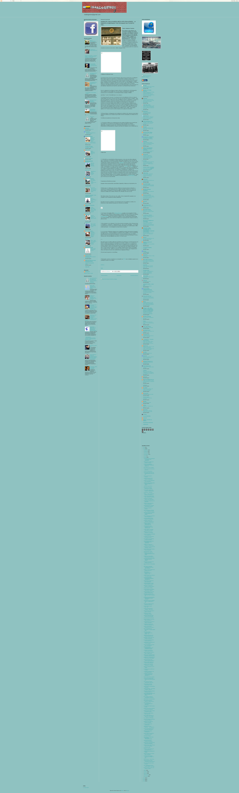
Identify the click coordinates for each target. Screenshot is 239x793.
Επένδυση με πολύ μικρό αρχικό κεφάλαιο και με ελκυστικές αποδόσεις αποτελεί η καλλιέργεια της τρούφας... (91, 318)
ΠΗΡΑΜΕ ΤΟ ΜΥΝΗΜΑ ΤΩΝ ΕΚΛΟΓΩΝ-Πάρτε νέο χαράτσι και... (149, 595)
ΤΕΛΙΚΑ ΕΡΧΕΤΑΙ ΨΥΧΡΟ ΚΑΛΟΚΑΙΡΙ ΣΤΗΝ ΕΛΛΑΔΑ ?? (149, 761)
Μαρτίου (145, 773)
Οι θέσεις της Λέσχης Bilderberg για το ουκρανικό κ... (149, 481)
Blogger (127, 790)
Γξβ (143, 202)
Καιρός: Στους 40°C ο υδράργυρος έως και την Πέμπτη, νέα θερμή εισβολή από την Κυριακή (148, 117)
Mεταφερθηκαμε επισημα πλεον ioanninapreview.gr (93, 110)
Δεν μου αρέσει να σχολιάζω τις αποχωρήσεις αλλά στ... (149, 734)
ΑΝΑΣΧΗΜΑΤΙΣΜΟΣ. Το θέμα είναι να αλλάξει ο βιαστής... (149, 584)
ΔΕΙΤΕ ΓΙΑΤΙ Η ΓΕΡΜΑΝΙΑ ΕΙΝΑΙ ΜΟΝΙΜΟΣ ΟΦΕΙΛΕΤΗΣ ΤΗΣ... (149, 655)
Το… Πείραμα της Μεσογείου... (149, 717)
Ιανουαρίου (146, 776)
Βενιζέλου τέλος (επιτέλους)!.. (147, 353)
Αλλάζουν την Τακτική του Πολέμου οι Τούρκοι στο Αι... (149, 545)
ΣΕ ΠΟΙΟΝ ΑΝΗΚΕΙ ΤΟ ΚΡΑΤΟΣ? (93, 74)
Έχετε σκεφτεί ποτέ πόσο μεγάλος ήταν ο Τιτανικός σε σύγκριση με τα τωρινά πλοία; (148, 261)
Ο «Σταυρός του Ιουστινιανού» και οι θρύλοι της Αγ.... (149, 537)
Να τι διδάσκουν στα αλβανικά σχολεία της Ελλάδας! (149, 539)
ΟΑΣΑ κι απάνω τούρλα (146, 170)
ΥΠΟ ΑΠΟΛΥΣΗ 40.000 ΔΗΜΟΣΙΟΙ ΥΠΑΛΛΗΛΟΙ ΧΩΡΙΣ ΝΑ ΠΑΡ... (148, 527)
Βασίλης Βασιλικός (118, 213)
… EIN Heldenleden (146, 252)
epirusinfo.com (146, 115)
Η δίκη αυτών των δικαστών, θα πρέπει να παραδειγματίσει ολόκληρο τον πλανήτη (148, 389)
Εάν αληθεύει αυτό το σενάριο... (149, 467)
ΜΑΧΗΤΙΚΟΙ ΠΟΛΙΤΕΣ (147, 209)
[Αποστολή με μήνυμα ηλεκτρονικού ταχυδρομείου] (114, 271)
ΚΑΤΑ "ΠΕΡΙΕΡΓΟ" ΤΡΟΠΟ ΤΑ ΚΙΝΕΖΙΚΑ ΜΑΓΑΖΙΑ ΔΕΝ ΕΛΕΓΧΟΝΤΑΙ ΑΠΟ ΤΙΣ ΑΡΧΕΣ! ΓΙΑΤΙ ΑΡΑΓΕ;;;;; (93, 357)
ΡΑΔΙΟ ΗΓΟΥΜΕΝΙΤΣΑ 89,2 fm (148, 379)
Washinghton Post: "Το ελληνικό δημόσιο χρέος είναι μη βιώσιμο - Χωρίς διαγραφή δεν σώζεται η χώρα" (93, 307)
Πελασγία (145, 126)
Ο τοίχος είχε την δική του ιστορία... (148, 394)
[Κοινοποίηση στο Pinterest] (119, 271)
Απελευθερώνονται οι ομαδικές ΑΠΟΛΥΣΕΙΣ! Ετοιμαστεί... (149, 506)
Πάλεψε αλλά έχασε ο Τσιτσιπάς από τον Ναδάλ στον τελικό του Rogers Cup (148, 266)
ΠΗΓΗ (124, 259)
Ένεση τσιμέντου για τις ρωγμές (148, 138)
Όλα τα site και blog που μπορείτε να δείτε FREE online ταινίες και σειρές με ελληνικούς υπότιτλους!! (93, 280)
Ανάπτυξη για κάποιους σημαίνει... (148, 508)
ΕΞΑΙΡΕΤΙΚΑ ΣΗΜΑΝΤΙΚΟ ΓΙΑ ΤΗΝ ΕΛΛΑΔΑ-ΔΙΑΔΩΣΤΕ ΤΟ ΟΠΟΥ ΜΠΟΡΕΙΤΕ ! (93, 329)
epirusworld (145, 409)
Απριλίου (145, 771)
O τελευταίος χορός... (147, 747)
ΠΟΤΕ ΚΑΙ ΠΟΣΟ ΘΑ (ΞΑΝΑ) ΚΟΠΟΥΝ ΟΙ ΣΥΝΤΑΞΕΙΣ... (149, 616)
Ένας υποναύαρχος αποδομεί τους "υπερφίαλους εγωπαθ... (149, 511)
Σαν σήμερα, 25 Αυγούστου (89, 129)
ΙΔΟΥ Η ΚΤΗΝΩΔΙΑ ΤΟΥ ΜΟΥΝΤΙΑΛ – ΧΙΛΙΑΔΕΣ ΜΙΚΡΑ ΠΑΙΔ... (149, 629)
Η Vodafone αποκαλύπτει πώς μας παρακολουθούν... (149, 672)
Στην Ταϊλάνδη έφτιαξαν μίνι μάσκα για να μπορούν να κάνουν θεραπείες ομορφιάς (93, 189)
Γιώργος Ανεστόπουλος (89, 178)
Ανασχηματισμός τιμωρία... (148, 551)
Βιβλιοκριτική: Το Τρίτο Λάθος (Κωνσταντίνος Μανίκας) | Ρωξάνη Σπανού (148, 211)
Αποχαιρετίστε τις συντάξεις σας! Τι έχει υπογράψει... (149, 643)
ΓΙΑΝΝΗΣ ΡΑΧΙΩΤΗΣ (89, 136)
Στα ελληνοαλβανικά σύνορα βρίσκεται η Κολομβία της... (149, 519)
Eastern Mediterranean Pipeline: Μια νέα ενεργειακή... (149, 549)
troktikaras (145, 385)
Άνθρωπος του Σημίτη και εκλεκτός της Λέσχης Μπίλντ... (149, 586)
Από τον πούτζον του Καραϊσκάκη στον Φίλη (93, 249)
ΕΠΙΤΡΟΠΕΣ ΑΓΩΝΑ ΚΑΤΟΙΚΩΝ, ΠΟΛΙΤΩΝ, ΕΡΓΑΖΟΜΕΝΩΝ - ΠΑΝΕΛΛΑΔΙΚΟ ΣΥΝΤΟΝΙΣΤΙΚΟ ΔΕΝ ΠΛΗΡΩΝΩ (148, 230)
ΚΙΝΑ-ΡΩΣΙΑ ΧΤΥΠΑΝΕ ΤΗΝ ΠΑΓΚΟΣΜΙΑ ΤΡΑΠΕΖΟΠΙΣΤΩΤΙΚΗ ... (148, 738)
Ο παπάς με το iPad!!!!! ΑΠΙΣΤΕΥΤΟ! (93, 50)
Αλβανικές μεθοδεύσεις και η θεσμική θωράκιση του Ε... (148, 636)
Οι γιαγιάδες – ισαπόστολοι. (89, 147)
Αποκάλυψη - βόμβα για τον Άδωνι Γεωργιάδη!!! (93, 367)
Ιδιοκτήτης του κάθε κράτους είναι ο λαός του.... (148, 713)
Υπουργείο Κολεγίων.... (147, 735)
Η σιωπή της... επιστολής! (148, 492)
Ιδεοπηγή (145, 85)
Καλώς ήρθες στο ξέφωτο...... (148, 259)
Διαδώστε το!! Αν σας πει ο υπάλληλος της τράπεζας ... (149, 532)
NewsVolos (145, 264)
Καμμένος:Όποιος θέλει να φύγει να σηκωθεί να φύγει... (149, 711)
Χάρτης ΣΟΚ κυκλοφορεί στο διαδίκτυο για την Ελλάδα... (93, 287)
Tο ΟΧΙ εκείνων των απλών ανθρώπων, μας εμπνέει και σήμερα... (89, 263)
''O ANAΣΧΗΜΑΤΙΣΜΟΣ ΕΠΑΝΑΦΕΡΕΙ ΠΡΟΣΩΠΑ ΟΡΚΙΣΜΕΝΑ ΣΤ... (148, 578)
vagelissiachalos (88, 255)
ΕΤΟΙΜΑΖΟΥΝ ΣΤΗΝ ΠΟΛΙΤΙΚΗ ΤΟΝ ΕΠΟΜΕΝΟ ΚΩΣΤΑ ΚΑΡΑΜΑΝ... (149, 598)
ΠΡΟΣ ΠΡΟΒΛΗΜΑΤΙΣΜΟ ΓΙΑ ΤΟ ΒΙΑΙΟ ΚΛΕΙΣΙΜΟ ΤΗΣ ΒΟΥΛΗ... (149, 694)
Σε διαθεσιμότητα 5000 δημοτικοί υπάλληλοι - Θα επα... (149, 547)
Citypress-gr (145, 345)
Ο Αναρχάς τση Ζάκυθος (147, 247)
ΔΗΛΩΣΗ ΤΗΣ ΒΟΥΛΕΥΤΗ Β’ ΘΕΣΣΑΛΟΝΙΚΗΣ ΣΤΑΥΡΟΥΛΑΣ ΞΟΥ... (149, 523)
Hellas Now (87, 266)
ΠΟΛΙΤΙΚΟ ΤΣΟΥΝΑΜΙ (89, 247)
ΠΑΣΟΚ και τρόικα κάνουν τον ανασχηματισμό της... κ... (149, 749)
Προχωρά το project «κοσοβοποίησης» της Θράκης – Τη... (148, 633)
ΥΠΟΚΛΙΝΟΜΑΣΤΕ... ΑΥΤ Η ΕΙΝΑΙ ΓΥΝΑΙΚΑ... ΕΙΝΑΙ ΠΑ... (149, 689)
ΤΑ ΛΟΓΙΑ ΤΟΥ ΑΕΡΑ (89, 146)
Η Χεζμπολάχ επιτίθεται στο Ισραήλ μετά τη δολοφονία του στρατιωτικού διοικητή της (148, 186)
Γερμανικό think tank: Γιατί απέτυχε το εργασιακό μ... (148, 479)
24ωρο (144, 321)
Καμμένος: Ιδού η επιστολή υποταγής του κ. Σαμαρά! (148, 665)
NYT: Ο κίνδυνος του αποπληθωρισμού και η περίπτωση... (148, 703)
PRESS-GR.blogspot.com (147, 121)
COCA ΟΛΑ (87, 214)
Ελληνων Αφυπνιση (88, 158)
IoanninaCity (87, 131)
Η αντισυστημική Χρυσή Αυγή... (149, 617)
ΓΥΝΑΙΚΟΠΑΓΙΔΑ (146, 334)
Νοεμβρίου (146, 451)
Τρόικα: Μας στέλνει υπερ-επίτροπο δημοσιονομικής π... (149, 660)
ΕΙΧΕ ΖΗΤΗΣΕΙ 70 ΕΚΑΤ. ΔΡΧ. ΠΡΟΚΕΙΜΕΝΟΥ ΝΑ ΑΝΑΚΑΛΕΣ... (149, 542)
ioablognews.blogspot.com (148, 361)
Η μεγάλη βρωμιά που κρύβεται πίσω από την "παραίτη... (149, 590)
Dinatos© (145, 237)
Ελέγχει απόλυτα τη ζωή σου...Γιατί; (148, 606)
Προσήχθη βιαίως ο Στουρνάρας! (148, 327)
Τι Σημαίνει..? (145, 248)
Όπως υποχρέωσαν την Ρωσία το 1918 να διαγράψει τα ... (149, 516)
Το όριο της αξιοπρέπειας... (148, 471)
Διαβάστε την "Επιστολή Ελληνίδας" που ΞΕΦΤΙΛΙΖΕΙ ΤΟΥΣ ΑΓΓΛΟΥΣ (93, 297)
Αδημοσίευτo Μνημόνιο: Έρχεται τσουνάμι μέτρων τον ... (149, 691)
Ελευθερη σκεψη (146, 270)
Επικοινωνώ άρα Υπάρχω (147, 132)
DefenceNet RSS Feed (147, 296)
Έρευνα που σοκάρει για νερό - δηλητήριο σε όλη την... (149, 604)
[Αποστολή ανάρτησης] (112, 271)
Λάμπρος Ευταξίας (104, 216)
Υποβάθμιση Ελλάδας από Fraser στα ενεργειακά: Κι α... (149, 624)
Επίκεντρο (145, 280)
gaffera (122, 790)
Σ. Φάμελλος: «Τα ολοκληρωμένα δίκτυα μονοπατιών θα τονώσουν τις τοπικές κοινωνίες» (148, 298)
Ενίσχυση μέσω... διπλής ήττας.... (149, 759)
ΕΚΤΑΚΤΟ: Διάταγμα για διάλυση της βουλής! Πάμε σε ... (149, 720)
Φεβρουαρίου (146, 774)
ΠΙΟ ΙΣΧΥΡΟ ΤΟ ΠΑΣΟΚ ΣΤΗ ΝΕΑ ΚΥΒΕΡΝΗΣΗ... (148, 581)
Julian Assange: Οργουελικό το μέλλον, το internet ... (149, 611)
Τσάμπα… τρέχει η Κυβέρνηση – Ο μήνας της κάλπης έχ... (149, 494)
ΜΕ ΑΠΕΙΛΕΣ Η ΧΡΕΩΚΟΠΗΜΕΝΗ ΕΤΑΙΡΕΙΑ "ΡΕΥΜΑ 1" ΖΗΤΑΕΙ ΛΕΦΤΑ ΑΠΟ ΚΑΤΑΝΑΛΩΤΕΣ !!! (90, 338)
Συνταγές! (145, 160)
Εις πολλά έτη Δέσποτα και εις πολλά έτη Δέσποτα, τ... (149, 640)
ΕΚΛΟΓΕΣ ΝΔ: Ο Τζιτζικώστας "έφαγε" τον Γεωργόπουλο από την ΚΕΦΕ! (148, 323)
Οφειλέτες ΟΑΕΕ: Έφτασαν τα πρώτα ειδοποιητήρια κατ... (149, 662)
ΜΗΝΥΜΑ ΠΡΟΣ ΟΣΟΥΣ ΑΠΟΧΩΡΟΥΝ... (148, 731)
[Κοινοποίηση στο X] (117, 271)
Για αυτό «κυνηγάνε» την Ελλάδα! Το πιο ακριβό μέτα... (149, 534)
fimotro (144, 301)
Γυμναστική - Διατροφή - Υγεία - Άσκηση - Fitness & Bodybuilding (90, 196)
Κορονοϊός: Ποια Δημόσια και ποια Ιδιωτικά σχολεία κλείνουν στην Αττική (148, 234)
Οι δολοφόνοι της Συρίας (147, 281)
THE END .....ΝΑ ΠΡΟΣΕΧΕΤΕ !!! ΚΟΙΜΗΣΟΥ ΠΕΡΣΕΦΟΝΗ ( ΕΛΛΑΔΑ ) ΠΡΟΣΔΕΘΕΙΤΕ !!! (148, 272)
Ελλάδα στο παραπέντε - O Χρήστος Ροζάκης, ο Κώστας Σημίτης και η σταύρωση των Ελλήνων (91, 56)
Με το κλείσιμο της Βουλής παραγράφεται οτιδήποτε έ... (149, 697)
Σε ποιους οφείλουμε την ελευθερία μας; (148, 724)
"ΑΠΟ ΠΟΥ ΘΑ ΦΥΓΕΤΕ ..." (148, 486)
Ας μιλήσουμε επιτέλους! (147, 215)
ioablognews (87, 271)
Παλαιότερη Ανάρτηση (134, 275)
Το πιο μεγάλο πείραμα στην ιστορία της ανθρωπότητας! (149, 490)
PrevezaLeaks (145, 393)
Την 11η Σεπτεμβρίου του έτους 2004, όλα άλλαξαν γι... (149, 645)
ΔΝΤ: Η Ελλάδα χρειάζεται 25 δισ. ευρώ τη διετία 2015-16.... (93, 65)
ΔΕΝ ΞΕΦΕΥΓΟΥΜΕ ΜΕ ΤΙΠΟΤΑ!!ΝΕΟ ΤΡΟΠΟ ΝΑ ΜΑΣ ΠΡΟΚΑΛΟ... (148, 567)
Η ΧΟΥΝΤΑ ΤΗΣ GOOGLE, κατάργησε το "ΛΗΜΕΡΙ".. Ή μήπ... (149, 757)
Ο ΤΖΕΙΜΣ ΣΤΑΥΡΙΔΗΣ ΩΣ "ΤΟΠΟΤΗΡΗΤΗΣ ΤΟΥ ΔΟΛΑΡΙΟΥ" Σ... (148, 674)
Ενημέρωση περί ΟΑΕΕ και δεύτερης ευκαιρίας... (148, 722)
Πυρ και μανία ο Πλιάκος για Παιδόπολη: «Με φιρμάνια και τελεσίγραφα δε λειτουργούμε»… (148, 313)
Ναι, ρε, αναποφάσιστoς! (93, 41)
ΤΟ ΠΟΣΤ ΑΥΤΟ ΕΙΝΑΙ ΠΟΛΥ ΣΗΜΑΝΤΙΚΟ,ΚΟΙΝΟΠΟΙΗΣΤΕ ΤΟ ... (149, 679)
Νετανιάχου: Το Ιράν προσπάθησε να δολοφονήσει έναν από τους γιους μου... (148, 123)
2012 (144, 779)
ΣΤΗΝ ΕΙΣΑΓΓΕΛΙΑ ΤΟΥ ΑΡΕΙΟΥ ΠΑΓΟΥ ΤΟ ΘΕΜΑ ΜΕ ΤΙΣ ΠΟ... (149, 601)
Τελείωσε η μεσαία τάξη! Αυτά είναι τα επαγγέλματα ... (148, 504)
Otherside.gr (145, 111)
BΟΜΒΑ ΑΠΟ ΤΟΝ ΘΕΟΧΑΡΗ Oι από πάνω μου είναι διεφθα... (149, 658)
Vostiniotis (87, 128)
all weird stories (88, 186)
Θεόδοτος (102, 264)
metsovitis (145, 201)
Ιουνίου (145, 457)
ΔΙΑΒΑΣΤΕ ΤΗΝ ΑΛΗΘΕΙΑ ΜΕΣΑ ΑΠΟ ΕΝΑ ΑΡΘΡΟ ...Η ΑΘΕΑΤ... (149, 484)
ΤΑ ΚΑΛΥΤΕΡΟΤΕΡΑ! (147, 416)
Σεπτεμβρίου (146, 454)
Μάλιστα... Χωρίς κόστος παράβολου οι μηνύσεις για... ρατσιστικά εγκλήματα (93, 242)
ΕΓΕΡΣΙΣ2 (145, 414)
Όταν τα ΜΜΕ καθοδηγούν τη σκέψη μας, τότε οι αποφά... (149, 716)
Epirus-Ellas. (87, 170)
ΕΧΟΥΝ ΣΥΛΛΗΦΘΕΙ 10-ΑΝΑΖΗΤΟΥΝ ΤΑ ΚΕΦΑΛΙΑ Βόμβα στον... (149, 465)
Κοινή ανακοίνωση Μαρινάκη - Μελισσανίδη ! (93, 101)
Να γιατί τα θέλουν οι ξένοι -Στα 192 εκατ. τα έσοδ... (149, 768)
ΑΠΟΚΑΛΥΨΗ (145, 424)
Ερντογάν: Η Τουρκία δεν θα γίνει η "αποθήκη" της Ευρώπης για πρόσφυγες (148, 217)
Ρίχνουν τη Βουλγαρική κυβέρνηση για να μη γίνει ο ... (149, 627)
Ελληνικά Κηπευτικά (89, 231)
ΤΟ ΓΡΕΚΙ (145, 352)
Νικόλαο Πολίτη (131, 175)
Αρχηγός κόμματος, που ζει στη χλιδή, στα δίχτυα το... (149, 620)
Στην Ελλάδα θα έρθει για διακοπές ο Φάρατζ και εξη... (149, 701)
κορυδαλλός (145, 254)
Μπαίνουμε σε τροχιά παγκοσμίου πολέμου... (148, 613)
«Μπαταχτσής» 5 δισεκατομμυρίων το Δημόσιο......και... (147, 573)
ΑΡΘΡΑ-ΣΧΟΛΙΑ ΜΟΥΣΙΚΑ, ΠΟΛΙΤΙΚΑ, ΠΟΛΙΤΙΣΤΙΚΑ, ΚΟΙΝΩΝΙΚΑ (148, 149)
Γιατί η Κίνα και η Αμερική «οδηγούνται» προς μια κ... (149, 682)
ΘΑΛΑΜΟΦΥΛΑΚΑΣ (146, 330)
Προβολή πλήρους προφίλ (88, 273)
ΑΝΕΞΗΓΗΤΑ (87, 222)
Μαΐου (145, 770)
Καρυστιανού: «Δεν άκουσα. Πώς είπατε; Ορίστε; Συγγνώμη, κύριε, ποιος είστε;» (148, 128)
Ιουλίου (145, 455)
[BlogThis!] (116, 271)
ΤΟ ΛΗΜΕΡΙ (145, 387)
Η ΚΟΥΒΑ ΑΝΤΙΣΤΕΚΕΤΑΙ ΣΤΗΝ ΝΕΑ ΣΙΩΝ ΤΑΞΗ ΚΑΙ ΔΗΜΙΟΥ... (149, 559)
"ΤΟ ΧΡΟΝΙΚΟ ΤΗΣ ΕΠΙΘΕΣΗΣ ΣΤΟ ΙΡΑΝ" (93, 83)
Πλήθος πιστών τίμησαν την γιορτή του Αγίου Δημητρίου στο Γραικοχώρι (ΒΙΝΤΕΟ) (148, 381)
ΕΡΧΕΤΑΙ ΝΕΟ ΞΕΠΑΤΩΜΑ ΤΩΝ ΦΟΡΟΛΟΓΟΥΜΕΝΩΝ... (149, 743)
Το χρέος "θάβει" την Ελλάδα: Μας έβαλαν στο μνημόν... (148, 530)
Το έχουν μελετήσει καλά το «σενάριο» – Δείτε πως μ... (148, 609)
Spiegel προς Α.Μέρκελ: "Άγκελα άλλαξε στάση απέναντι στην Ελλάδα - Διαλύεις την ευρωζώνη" (148, 342)
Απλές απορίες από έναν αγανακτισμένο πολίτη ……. (149, 684)
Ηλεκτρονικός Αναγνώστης (148, 422)
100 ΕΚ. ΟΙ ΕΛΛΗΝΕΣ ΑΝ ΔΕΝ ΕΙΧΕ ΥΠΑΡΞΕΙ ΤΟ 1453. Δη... (149, 496)
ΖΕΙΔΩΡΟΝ (145, 98)
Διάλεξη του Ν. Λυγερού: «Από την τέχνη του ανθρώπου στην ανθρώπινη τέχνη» (148, 357)
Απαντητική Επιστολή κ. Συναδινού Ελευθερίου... (148, 741)
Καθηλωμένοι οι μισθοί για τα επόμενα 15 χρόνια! (148, 462)
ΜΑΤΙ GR (86, 239)
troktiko (144, 405)
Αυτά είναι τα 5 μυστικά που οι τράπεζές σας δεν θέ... (149, 562)
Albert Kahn (121, 162)
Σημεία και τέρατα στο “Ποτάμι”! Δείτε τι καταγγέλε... (149, 754)
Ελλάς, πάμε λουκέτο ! (147, 326)
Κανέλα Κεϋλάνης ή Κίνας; (147, 402)
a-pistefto (145, 370)
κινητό (126, 166)
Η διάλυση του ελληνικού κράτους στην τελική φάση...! (149, 499)
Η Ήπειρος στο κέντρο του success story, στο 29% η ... (149, 651)
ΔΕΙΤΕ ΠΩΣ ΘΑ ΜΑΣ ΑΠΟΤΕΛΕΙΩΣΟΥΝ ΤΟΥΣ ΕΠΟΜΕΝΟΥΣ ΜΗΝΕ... (148, 648)
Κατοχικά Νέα (145, 154)
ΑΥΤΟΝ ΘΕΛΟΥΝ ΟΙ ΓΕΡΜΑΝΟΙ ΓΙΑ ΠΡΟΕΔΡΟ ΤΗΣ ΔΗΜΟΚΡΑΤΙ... (149, 459)
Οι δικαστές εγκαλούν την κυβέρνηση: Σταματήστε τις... (149, 521)
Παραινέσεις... (92, 116)
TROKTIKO (145, 376)
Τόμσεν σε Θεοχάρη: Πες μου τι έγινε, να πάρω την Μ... (149, 653)
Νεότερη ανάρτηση (104, 275)
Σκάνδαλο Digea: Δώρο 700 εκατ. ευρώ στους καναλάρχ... (149, 745)
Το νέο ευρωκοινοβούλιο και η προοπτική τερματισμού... (149, 729)
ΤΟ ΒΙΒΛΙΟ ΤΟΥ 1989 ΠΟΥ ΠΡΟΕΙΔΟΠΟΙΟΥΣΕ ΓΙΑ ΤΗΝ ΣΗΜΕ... (149, 553)
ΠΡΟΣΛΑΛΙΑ (145, 179)
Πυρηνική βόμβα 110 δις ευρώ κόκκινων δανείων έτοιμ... (149, 592)
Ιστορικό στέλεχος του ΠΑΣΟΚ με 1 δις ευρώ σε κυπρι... (149, 576)
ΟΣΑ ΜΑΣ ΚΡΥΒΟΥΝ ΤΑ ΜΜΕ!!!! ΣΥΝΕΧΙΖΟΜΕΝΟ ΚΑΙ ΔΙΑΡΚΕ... (149, 513)
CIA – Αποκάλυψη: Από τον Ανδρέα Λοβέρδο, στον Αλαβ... (149, 766)
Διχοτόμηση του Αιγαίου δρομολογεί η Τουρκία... (148, 488)
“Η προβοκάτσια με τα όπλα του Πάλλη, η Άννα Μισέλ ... (149, 622)
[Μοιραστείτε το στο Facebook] (118, 271)
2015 (144, 447)
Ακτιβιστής (145, 141)
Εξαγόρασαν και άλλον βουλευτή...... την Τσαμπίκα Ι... (149, 727)
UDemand (145, 355)
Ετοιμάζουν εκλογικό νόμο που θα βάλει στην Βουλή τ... (149, 638)
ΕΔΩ (132, 166)
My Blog (144, 251)
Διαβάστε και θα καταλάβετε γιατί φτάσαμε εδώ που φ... (149, 570)
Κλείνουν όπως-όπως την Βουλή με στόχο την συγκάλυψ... (149, 709)
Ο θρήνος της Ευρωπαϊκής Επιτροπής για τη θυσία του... (149, 556)
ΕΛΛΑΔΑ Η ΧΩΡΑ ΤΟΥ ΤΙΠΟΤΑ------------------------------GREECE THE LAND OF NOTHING (148, 168)
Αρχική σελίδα (119, 275)
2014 (144, 448)
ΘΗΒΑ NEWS (87, 150)
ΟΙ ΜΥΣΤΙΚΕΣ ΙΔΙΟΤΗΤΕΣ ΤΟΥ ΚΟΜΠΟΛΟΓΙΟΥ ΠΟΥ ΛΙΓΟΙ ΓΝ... (149, 473)
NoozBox (144, 401)
